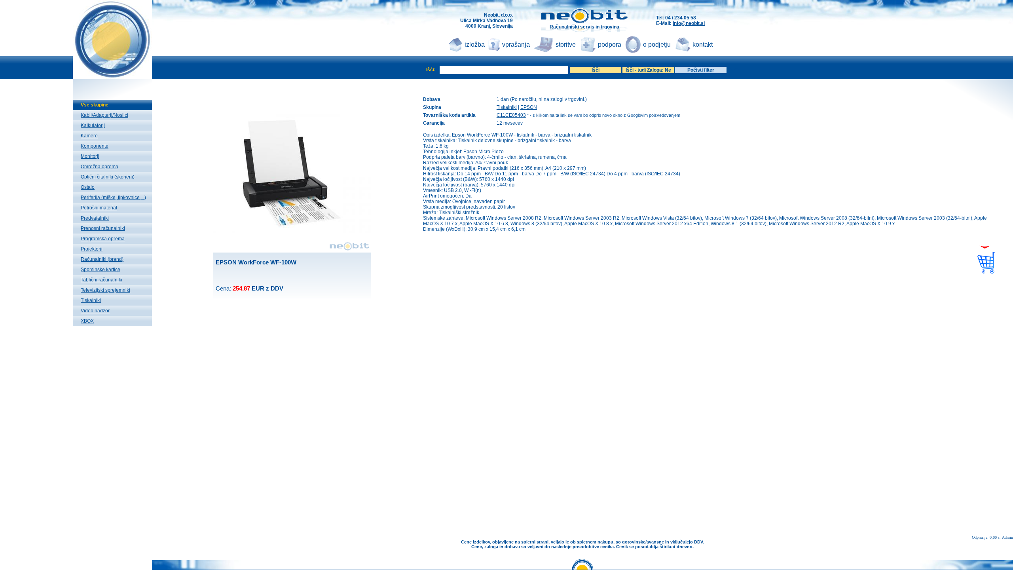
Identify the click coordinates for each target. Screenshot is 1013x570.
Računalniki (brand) (102, 259)
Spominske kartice (100, 269)
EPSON (528, 107)
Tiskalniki (91, 300)
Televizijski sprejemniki (105, 290)
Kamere (89, 136)
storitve (566, 44)
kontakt (702, 44)
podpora (609, 44)
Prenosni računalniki (103, 228)
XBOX (87, 321)
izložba (475, 44)
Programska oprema (103, 238)
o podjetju (657, 44)
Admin (1007, 537)
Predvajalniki (95, 218)
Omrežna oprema (99, 166)
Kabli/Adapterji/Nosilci (104, 115)
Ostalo (88, 187)
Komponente (94, 146)
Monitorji (90, 156)
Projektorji (91, 249)
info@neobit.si (689, 23)
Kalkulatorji (93, 125)
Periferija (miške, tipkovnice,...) (113, 197)
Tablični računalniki (101, 280)
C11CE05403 (511, 115)
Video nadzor (95, 311)
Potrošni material (99, 208)
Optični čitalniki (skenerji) (108, 177)
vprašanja (516, 44)
